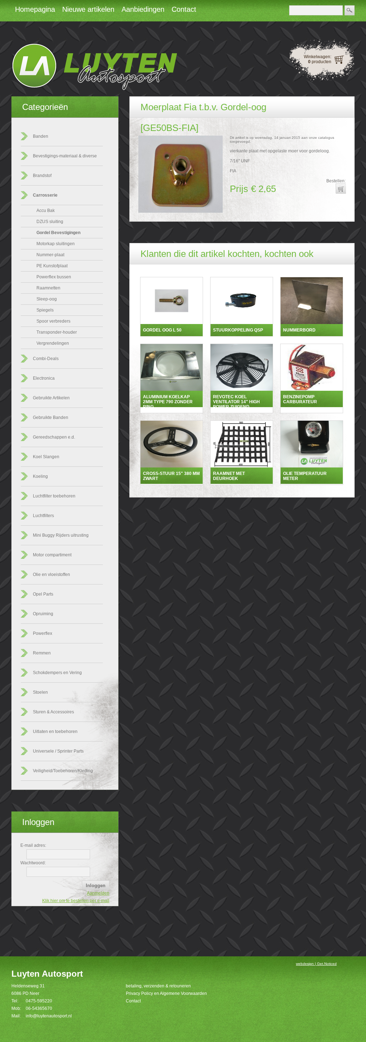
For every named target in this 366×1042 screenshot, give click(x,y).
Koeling (40, 476)
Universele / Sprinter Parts (58, 751)
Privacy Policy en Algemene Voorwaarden (166, 993)
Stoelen (40, 692)
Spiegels (45, 310)
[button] (341, 188)
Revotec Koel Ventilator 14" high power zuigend (236, 401)
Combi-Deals (46, 358)
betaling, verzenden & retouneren (158, 985)
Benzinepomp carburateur (300, 399)
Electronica (44, 378)
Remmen (42, 653)
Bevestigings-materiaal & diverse (65, 155)
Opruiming (43, 613)
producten (319, 61)
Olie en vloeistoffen (51, 574)
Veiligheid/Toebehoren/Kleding (63, 770)
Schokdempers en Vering (57, 672)
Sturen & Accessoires (53, 711)
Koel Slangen (46, 456)
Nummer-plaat (50, 254)
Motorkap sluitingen (55, 243)
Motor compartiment (52, 554)
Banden (40, 136)
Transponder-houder (56, 332)
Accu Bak (45, 210)
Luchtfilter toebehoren (54, 496)
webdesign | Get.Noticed (316, 964)
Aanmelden (98, 893)
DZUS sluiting (49, 221)
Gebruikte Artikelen (51, 397)
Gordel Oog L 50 (162, 330)
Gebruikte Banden (50, 417)
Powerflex (42, 633)
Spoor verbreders (53, 321)
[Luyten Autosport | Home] (94, 88)
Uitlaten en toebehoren (55, 731)
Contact (133, 1000)
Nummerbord (299, 330)
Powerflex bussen (53, 276)
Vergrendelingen (52, 343)
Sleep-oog (46, 299)
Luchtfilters (43, 515)
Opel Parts (43, 594)
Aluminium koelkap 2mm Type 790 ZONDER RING (168, 401)
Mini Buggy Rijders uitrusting (61, 535)
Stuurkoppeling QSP (238, 330)
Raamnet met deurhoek (229, 476)
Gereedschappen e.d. (54, 437)
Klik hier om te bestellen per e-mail (75, 900)
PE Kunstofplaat (52, 265)
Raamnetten (48, 287)
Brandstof (42, 175)
